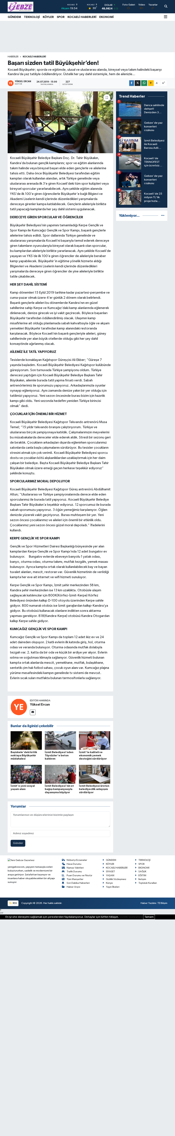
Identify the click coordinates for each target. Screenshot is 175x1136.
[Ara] (165, 6)
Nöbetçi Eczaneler (77, 860)
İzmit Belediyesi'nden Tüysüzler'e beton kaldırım (59, 755)
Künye (109, 883)
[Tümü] (162, 215)
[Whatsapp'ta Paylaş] (144, 83)
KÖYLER (48, 17)
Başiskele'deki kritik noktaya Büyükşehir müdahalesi (24, 755)
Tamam (149, 916)
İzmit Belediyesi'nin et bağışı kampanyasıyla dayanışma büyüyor (59, 789)
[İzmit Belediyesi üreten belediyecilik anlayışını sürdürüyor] (94, 774)
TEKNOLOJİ (32, 17)
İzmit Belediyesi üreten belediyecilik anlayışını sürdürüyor (94, 789)
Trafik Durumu (74, 871)
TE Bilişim (162, 903)
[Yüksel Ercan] (19, 706)
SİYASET (110, 871)
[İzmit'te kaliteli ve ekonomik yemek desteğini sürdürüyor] (94, 740)
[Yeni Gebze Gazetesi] (20, 7)
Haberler (13, 57)
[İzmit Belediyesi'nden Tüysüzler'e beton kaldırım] (60, 740)
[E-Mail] (33, 712)
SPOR (61, 17)
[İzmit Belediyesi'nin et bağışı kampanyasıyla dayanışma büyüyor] (60, 774)
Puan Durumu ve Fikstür (79, 875)
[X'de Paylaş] (137, 83)
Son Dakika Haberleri (78, 883)
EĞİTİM (142, 875)
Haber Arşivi (73, 887)
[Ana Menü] (165, 17)
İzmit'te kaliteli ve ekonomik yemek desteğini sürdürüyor (93, 755)
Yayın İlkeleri (112, 887)
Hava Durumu (74, 864)
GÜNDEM (14, 17)
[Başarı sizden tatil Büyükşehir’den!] (60, 122)
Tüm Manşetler (75, 879)
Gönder (18, 843)
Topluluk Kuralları (147, 883)
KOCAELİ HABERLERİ (82, 17)
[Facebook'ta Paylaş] (131, 83)
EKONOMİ (106, 17)
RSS (14, 903)
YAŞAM (110, 875)
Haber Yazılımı (148, 903)
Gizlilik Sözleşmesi (116, 879)
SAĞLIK (142, 871)
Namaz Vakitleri (75, 867)
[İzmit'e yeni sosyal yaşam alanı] (26, 774)
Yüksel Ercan (40, 704)
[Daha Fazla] (151, 83)
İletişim (142, 879)
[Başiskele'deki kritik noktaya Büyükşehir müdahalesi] (26, 740)
